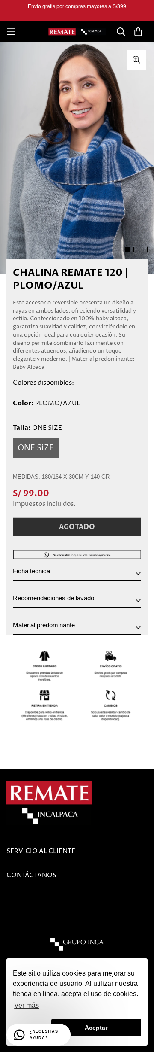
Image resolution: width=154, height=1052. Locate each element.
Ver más (26, 1005)
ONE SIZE (36, 448)
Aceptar (96, 1027)
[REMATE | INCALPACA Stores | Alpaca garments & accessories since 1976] (77, 32)
